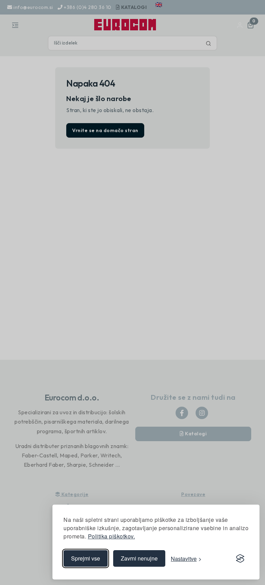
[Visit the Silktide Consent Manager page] (240, 558)
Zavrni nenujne (139, 558)
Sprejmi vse (85, 558)
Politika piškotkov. (111, 536)
